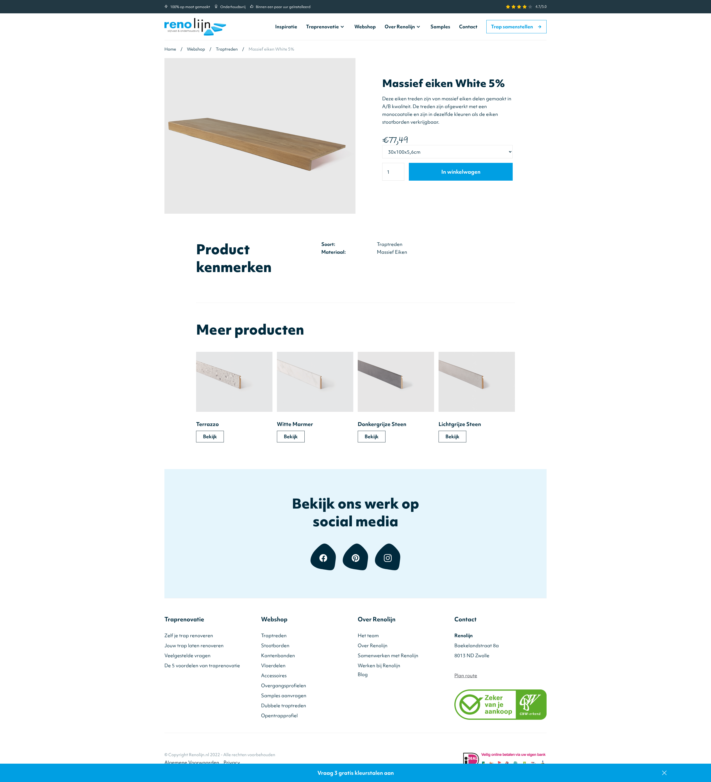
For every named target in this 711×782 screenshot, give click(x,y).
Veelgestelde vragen (187, 655)
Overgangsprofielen (283, 685)
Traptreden (274, 635)
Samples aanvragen (283, 695)
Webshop (365, 26)
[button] (326, 26)
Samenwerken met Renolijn (388, 655)
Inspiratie (286, 26)
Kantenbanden (278, 655)
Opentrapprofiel (279, 715)
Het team (368, 635)
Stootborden (275, 645)
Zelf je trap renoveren (188, 635)
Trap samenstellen (516, 26)
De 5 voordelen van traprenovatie (202, 665)
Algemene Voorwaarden (191, 762)
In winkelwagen (460, 171)
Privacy (232, 762)
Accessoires (274, 675)
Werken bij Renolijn (379, 665)
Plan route (465, 675)
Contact (468, 26)
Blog (363, 674)
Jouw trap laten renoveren (194, 645)
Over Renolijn (400, 26)
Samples (440, 26)
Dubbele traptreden (283, 705)
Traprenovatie (322, 26)
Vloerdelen (273, 665)
